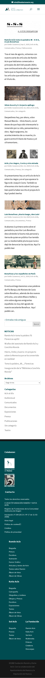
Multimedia (30, 639)
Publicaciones (27, 48)
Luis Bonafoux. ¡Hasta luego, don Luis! (21, 214)
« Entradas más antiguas (15, 319)
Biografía (12, 548)
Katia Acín (14, 581)
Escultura (12, 555)
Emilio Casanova (14, 44)
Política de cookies (12, 524)
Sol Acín (29, 635)
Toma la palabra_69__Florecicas (19, 363)
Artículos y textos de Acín (19, 566)
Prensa (18, 48)
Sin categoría (20, 111)
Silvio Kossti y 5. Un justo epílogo (19, 105)
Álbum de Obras (15, 576)
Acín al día (34, 44)
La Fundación (32, 621)
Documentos (20, 220)
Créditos (7, 528)
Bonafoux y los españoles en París (20, 273)
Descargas (30, 649)
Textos (11, 609)
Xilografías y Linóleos (17, 595)
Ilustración (13, 559)
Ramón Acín (30, 628)
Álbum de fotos (15, 572)
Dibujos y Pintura (15, 599)
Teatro (7, 430)
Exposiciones (10, 411)
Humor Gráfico (14, 562)
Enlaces (29, 642)
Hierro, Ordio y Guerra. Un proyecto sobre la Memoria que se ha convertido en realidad (21, 355)
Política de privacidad (12, 532)
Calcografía (13, 592)
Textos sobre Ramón (17, 569)
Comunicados (9, 48)
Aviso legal (8, 520)
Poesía (11, 632)
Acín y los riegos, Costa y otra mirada (21, 163)
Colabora (29, 646)
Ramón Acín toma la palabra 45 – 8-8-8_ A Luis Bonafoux (22, 41)
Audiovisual (9, 398)
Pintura (11, 552)
